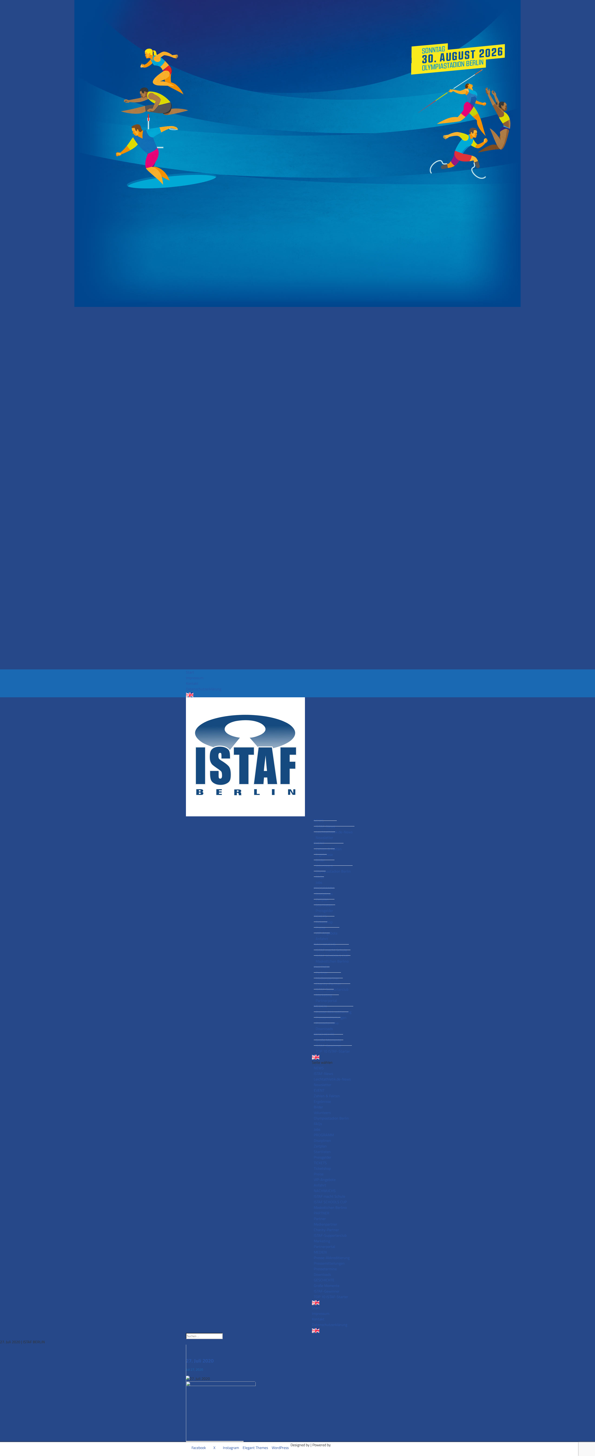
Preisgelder (324, 910)
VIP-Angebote (326, 933)
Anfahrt (322, 938)
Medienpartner (327, 978)
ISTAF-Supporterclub (332, 989)
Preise (320, 927)
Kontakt (192, 683)
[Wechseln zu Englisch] (297, 694)
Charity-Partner (328, 984)
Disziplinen (324, 894)
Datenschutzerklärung (203, 689)
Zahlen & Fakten (329, 849)
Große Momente (328, 1040)
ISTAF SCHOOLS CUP (332, 955)
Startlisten (324, 905)
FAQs (320, 877)
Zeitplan (322, 899)
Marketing (324, 995)
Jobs (319, 882)
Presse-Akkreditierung (333, 1012)
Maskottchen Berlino (332, 961)
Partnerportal (326, 1000)
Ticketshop (324, 922)
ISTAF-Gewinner (328, 1045)
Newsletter (324, 837)
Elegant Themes (255, 1447)
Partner (322, 972)
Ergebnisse (324, 854)
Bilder (320, 860)
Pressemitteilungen (331, 1017)
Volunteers (324, 865)
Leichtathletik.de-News (334, 832)
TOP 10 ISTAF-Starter (333, 1051)
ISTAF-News (325, 826)
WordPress (280, 1447)
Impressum (194, 678)
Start (190, 672)
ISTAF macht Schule (331, 950)
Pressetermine (327, 1023)
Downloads (324, 1028)
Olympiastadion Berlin (333, 871)
